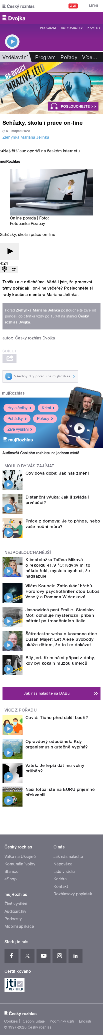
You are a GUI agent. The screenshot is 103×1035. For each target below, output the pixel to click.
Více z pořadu (20, 710)
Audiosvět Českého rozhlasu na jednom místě (40, 453)
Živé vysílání (18, 429)
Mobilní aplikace (19, 926)
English (85, 1021)
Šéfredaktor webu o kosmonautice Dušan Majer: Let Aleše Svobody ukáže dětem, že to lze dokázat (61, 639)
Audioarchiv (71, 28)
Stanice (11, 871)
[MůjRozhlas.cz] (10, 162)
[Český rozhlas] (18, 6)
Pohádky (15, 418)
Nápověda (63, 864)
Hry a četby (18, 408)
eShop (10, 879)
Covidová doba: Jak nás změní (57, 473)
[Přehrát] (9, 251)
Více (89, 57)
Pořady (68, 57)
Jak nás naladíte (68, 856)
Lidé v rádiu (64, 871)
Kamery (94, 28)
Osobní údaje (34, 1021)
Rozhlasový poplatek (73, 894)
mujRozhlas (13, 393)
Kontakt (61, 886)
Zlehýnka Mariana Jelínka (25, 137)
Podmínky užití (62, 1021)
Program (48, 28)
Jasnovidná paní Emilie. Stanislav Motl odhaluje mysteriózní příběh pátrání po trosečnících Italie (60, 615)
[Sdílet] (13, 269)
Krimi (46, 408)
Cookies (11, 1021)
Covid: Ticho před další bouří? (57, 717)
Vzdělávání (15, 57)
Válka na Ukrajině (20, 856)
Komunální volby (19, 864)
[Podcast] (4, 269)
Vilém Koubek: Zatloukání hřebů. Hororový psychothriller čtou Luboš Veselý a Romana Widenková (63, 591)
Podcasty (13, 919)
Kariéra (60, 879)
